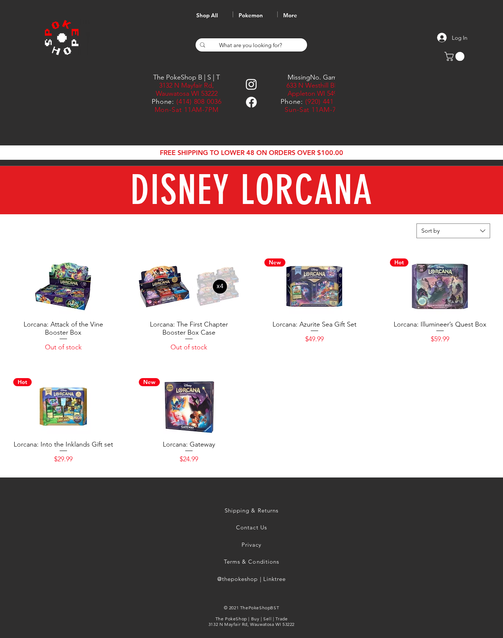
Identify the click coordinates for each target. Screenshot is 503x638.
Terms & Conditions (251, 561)
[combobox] (453, 230)
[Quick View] (63, 286)
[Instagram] (251, 84)
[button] (455, 56)
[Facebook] (251, 102)
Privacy (251, 544)
